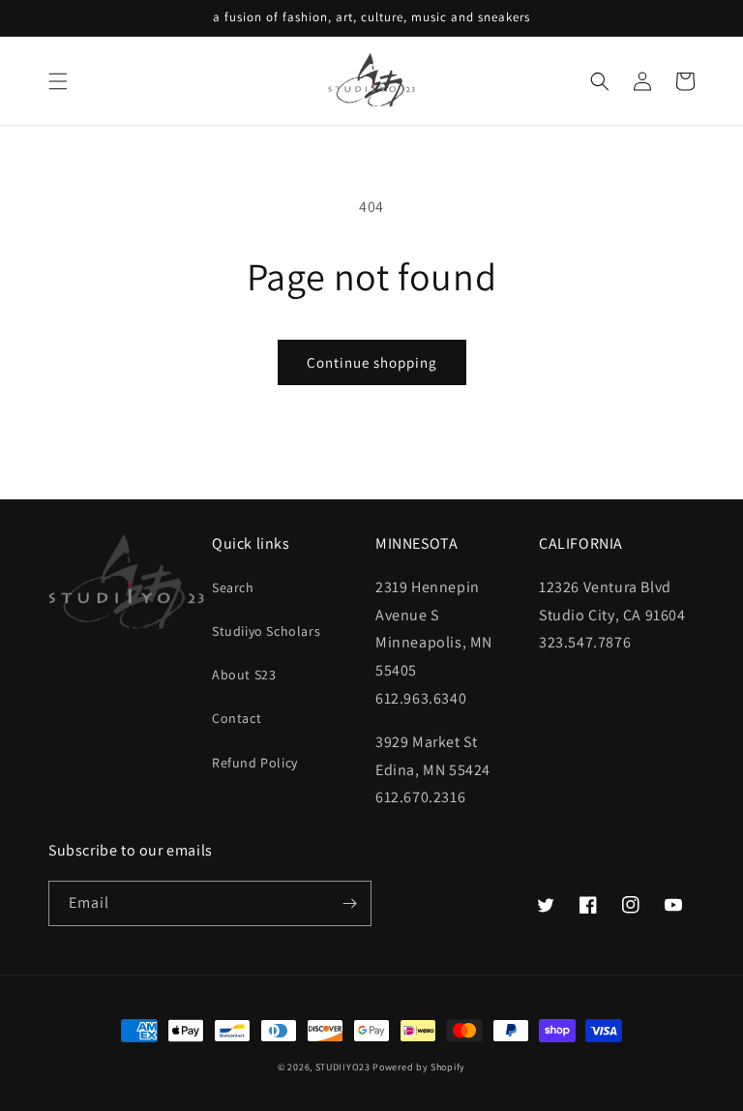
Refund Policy (255, 762)
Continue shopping (372, 362)
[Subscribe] (349, 903)
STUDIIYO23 (343, 1067)
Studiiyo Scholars (266, 631)
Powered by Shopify (418, 1067)
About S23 (244, 674)
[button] (58, 81)
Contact (236, 718)
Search (233, 587)
